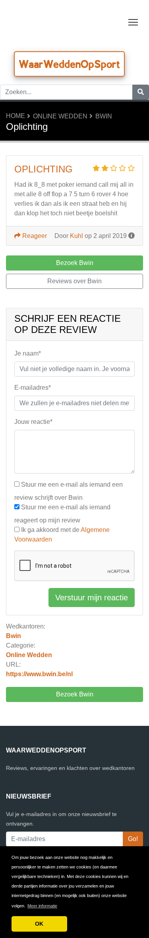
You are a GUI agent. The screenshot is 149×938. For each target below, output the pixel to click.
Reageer (34, 235)
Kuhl (76, 235)
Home (15, 115)
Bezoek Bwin (74, 694)
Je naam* (27, 353)
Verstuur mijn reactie (91, 597)
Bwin (103, 116)
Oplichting (43, 169)
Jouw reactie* (33, 421)
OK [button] (39, 924)
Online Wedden (60, 116)
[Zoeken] (140, 92)
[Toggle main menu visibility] (133, 21)
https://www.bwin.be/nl (39, 674)
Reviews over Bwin (74, 281)
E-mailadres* (32, 387)
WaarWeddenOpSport (69, 64)
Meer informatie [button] (42, 905)
